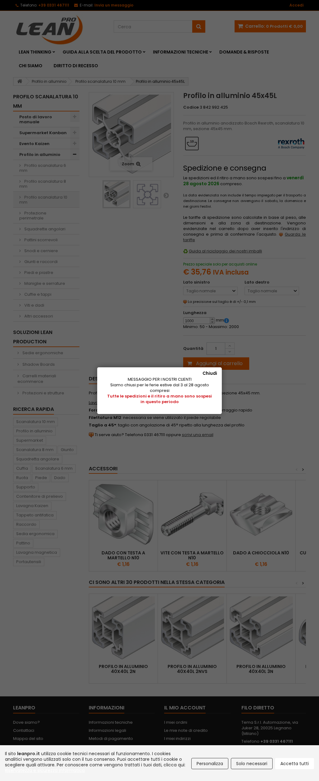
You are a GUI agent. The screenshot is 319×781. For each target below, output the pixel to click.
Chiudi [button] (209, 373)
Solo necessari (251, 763)
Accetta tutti (294, 763)
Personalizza (210, 763)
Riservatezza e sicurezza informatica (45, 770)
